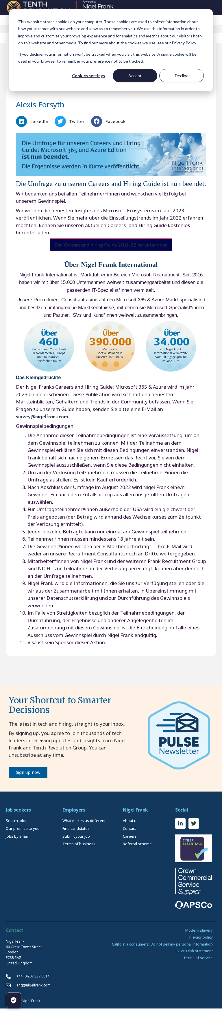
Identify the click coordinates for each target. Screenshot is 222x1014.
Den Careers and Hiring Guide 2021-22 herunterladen (111, 244)
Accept (135, 75)
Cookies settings (88, 75)
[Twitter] (193, 823)
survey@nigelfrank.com (42, 416)
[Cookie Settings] (13, 1000)
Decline (181, 75)
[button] (34, 121)
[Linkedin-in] (180, 823)
